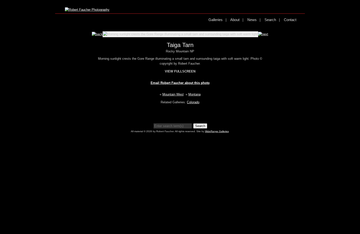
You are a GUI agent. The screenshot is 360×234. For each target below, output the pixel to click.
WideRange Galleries (217, 131)
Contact (290, 20)
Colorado (193, 102)
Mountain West (173, 94)
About (235, 20)
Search (270, 20)
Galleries (215, 20)
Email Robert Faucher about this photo (180, 83)
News (252, 20)
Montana (194, 94)
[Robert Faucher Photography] (87, 10)
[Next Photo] (263, 34)
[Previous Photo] (97, 34)
